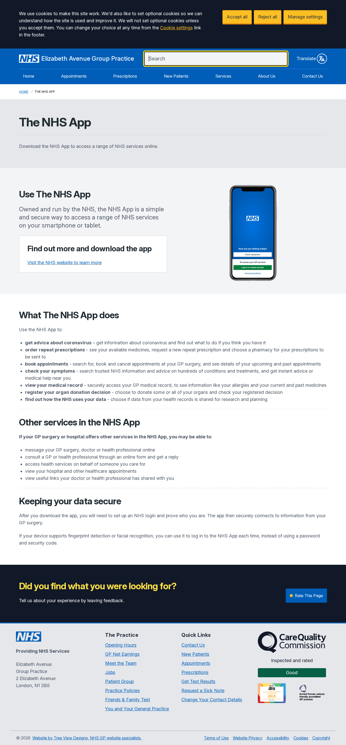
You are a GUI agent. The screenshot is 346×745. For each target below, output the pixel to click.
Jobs (110, 672)
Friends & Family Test (127, 699)
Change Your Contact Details (211, 699)
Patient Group (119, 681)
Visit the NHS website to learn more (64, 262)
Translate (306, 58)
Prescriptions (125, 76)
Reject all (267, 16)
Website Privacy (247, 737)
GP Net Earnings (122, 654)
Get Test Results (198, 681)
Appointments (74, 76)
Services (223, 76)
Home (28, 76)
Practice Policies (122, 690)
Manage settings (305, 16)
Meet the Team (121, 663)
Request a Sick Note (202, 690)
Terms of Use (216, 737)
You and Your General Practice (137, 708)
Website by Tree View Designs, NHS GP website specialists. (87, 737)
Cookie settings (176, 27)
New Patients (176, 76)
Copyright (321, 737)
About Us (266, 76)
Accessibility (277, 737)
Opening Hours (121, 645)
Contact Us (312, 76)
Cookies (300, 737)
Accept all (237, 16)
